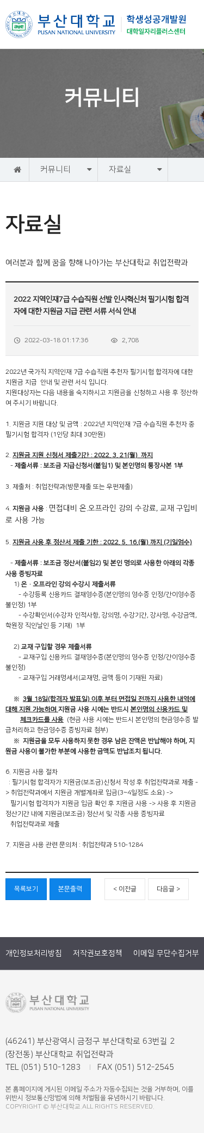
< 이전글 (125, 888)
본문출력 (70, 888)
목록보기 (26, 888)
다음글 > (168, 888)
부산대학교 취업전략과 (96, 24)
